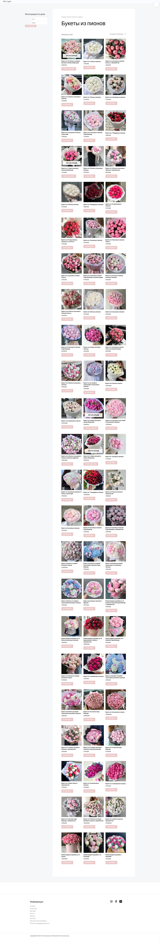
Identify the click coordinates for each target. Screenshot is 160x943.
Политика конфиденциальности (40, 923)
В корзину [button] (89, 67)
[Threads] (120, 901)
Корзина (32, 916)
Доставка (33, 911)
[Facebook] (116, 901)
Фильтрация (30, 25)
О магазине (33, 908)
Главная (63, 17)
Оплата (32, 913)
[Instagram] (111, 901)
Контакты (33, 918)
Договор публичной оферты (38, 921)
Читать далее (68, 69)
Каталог (69, 17)
